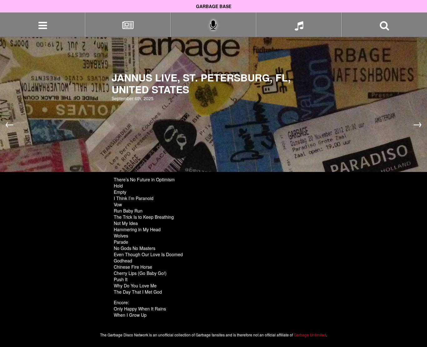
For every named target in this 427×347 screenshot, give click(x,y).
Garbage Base (213, 6)
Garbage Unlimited (310, 334)
